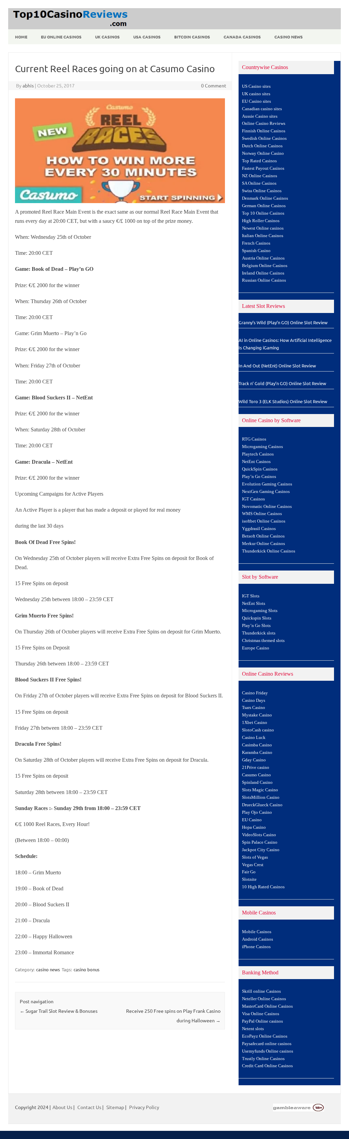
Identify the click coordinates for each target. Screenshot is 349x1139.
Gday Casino (254, 760)
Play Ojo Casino (257, 812)
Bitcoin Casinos (192, 36)
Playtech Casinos (258, 454)
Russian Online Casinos (264, 280)
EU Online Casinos (61, 36)
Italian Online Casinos (262, 235)
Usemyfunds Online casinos (267, 1051)
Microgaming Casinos (262, 446)
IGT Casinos (253, 499)
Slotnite (249, 879)
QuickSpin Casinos (259, 469)
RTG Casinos (254, 439)
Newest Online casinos (263, 228)
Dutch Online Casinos (262, 146)
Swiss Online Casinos (262, 190)
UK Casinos (107, 36)
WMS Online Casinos (262, 513)
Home (21, 36)
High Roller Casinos (260, 220)
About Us (62, 1107)
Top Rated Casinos (259, 161)
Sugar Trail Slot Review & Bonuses (58, 1011)
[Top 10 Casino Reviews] (69, 27)
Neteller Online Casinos (264, 998)
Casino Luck (253, 737)
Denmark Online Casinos (265, 198)
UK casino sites (256, 94)
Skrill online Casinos (261, 991)
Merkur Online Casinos (263, 543)
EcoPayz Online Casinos (264, 1036)
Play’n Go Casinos (259, 476)
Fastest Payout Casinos (263, 168)
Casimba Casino (257, 745)
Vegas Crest (252, 864)
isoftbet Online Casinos (263, 521)
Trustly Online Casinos (263, 1058)
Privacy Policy (144, 1107)
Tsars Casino (253, 707)
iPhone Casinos (256, 946)
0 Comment (213, 85)
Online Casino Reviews (263, 123)
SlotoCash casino (258, 730)
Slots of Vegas (255, 857)
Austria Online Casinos (263, 258)
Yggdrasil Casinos (259, 528)
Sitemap (115, 1107)
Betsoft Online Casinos (263, 536)
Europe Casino (255, 648)
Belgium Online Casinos (264, 265)
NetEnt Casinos (256, 461)
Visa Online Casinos (260, 1013)
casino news (48, 969)
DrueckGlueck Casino (262, 805)
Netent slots (253, 1028)
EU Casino (252, 820)
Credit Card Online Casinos (267, 1065)
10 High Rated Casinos (263, 887)
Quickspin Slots (256, 618)
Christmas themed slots (263, 640)
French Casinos (256, 243)
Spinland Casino (257, 782)
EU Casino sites (256, 101)
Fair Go (249, 872)
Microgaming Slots (259, 610)
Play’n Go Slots (256, 625)
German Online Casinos (264, 205)
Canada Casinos (242, 36)
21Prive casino (255, 767)
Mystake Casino (257, 715)
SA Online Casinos (259, 183)
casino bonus (87, 969)
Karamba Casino (257, 752)
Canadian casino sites (262, 108)
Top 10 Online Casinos (263, 213)
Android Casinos (257, 939)
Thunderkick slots (258, 633)
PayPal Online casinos (262, 1021)
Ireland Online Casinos (263, 273)
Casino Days (253, 700)
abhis (28, 85)
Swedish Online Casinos (264, 138)
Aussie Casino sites (259, 116)
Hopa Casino (254, 827)
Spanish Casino (256, 250)
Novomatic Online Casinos (267, 506)
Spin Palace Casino (259, 842)
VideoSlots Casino (259, 834)
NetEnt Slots (253, 603)
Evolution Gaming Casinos (267, 484)
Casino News (288, 36)
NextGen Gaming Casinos (266, 491)
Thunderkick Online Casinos (268, 551)
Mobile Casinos (256, 931)
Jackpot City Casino (260, 849)
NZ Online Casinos (259, 176)
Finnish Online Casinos (263, 131)
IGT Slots (250, 596)
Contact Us (89, 1107)
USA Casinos (147, 36)
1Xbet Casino (254, 722)
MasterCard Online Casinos (267, 1006)
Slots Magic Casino (260, 790)
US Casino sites (256, 86)
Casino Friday (255, 693)
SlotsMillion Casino (260, 797)
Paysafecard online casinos (266, 1043)
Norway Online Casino (263, 153)
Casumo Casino (256, 775)
